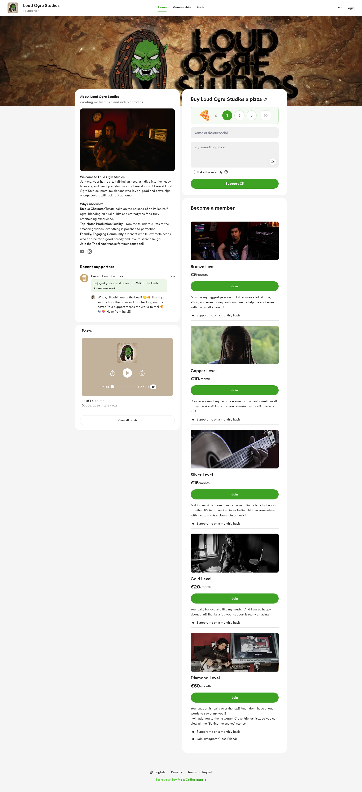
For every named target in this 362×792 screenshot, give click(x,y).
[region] (234, 142)
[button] (162, 7)
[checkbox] (207, 172)
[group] (235, 271)
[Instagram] (90, 251)
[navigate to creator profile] (13, 8)
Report (207, 772)
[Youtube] (82, 251)
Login (350, 8)
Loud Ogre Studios (41, 5)
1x (153, 387)
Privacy (176, 772)
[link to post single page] (127, 402)
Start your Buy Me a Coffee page (179, 780)
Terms (192, 772)
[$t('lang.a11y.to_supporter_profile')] (93, 297)
